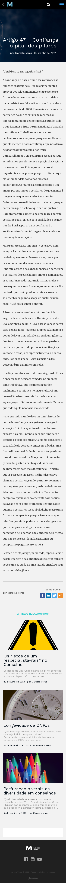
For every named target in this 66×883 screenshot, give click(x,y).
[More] (60, 595)
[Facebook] (42, 595)
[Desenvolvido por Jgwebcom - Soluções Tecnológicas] (33, 878)
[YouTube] (39, 859)
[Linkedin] (48, 595)
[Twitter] (54, 595)
